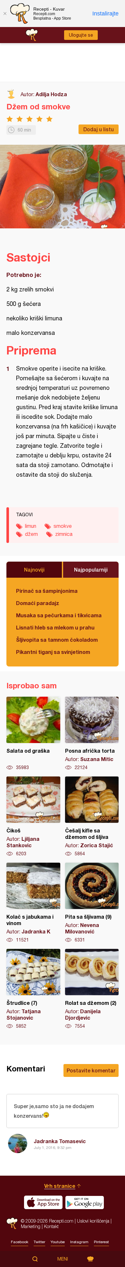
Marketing (30, 1226)
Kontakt (51, 1226)
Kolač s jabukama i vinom (33, 903)
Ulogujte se (81, 35)
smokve (63, 526)
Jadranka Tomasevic (60, 1141)
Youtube (58, 1242)
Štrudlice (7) (33, 989)
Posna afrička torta (92, 734)
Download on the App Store (43, 1202)
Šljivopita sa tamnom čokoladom (57, 640)
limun (30, 526)
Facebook (19, 1242)
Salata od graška (33, 734)
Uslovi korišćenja (93, 1221)
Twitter (39, 1242)
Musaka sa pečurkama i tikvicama (59, 615)
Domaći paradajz (37, 603)
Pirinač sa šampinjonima (47, 591)
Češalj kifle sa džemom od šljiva (92, 816)
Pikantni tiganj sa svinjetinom (53, 652)
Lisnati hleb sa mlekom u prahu (55, 627)
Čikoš (33, 816)
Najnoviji (34, 569)
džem (31, 534)
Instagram (79, 1242)
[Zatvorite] (5, 13)
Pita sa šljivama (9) (92, 903)
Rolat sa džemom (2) (92, 989)
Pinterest (101, 1242)
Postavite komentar (91, 1070)
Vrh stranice (59, 1186)
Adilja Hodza (51, 94)
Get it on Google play (84, 1202)
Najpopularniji (91, 569)
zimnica (63, 534)
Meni (62, 1259)
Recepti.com (12, 1223)
